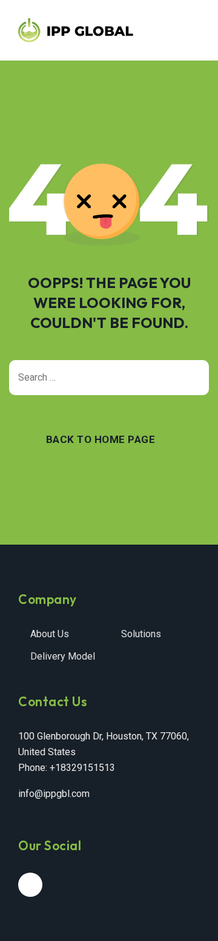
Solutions (141, 634)
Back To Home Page (101, 439)
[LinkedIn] (30, 885)
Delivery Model (62, 656)
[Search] (194, 377)
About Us (49, 634)
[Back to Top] (192, 921)
